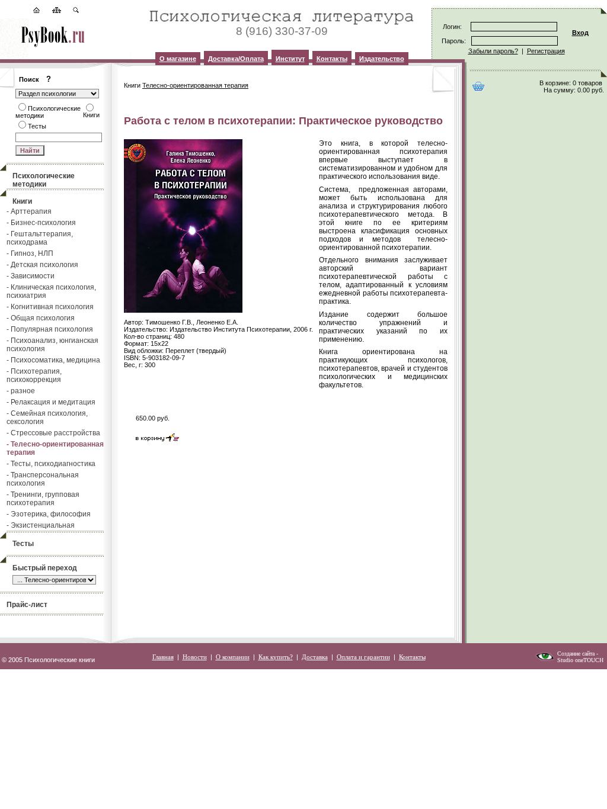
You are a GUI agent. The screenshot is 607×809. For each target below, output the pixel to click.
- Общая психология (41, 318)
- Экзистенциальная (41, 525)
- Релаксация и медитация (51, 402)
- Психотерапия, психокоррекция (34, 375)
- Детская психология (42, 265)
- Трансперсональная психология (43, 479)
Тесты (23, 544)
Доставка (315, 656)
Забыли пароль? (493, 50)
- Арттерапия (29, 211)
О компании (233, 656)
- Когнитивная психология (50, 307)
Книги (22, 201)
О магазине (177, 58)
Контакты (332, 58)
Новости (195, 656)
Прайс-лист (27, 605)
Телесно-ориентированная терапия (195, 85)
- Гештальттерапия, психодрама (40, 238)
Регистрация (546, 50)
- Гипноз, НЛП (30, 253)
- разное (21, 391)
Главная (163, 656)
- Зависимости (31, 276)
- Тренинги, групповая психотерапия (43, 498)
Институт (290, 58)
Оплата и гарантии (363, 656)
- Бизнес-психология (41, 223)
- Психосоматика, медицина (53, 360)
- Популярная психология (50, 329)
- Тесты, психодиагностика (51, 464)
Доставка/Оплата (236, 58)
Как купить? (275, 656)
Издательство (381, 58)
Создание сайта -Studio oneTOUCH (580, 656)
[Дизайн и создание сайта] (545, 659)
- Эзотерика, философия (49, 514)
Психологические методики (43, 180)
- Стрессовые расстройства (53, 433)
